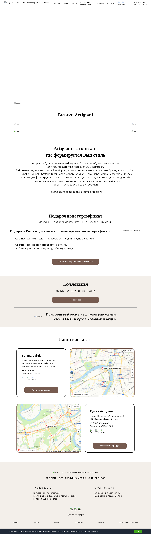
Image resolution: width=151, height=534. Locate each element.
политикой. (94, 531)
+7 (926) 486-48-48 (139, 5)
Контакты (110, 4)
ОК (138, 531)
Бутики (74, 4)
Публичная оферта (75, 515)
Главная (57, 4)
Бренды (65, 4)
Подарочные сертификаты (85, 3)
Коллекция (100, 4)
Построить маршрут (41, 390)
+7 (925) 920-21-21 (138, 2)
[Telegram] (38, 317)
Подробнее (75, 300)
